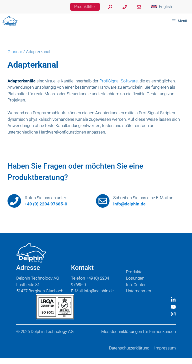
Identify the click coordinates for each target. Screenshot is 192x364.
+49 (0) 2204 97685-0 (46, 203)
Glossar (15, 51)
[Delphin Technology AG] (10, 21)
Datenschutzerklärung (129, 347)
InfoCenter (136, 284)
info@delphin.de (129, 203)
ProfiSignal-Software (119, 80)
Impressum (165, 347)
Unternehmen (138, 290)
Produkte (134, 271)
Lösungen (135, 278)
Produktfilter (85, 6)
